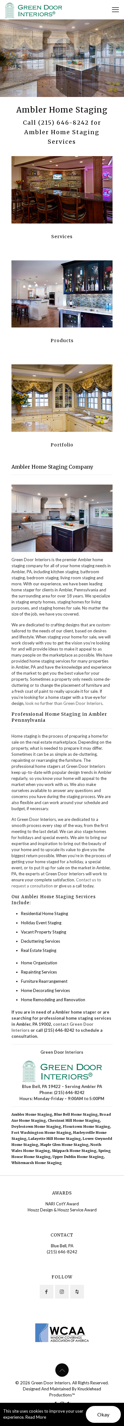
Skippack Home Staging (74, 1150)
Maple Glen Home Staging (64, 1144)
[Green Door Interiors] (33, 9)
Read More (35, 1417)
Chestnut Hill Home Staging (74, 1120)
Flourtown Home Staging (86, 1126)
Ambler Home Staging (31, 1114)
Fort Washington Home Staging (41, 1132)
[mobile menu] (115, 9)
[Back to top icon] (62, 1370)
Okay (103, 1414)
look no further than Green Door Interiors (63, 703)
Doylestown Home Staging (36, 1126)
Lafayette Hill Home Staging (54, 1138)
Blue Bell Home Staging (76, 1114)
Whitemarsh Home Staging (36, 1163)
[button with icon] (46, 1292)
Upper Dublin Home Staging (78, 1156)
